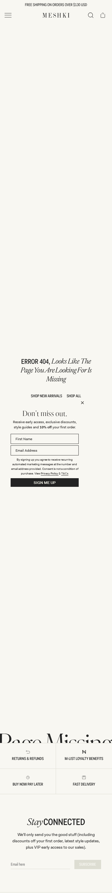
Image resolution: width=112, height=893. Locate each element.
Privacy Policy (50, 473)
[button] (91, 15)
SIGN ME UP (45, 482)
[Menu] (8, 15)
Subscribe (87, 864)
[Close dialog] (82, 403)
